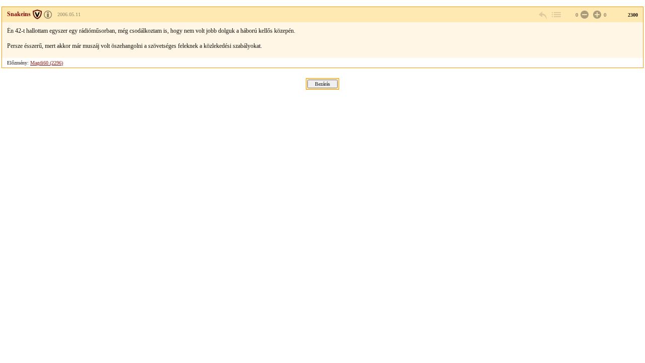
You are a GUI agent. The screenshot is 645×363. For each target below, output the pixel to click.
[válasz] (543, 15)
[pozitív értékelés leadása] (596, 15)
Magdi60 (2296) (46, 63)
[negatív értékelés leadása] (583, 15)
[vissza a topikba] (556, 15)
